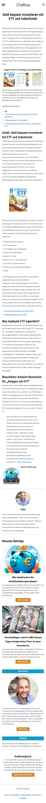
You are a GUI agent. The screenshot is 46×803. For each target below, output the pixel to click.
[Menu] (3, 5)
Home (6, 795)
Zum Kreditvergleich (23, 775)
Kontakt (23, 798)
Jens (23, 509)
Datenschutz (26, 795)
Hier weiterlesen (24, 462)
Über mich (23, 729)
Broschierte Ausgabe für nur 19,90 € (19, 311)
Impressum (15, 795)
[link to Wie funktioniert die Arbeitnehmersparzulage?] (23, 559)
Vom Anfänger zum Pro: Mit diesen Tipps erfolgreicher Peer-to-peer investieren (23, 641)
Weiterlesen (23, 600)
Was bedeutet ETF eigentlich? (17, 120)
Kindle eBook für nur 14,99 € (15, 315)
